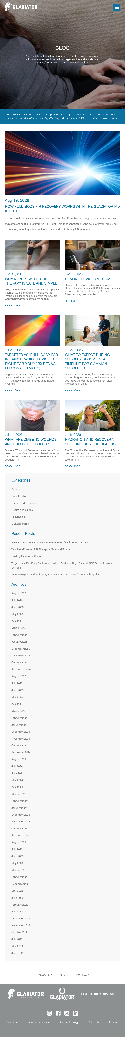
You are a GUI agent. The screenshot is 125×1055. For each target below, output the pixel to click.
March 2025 (18, 711)
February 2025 (19, 718)
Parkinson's (18, 517)
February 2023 (19, 877)
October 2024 (19, 746)
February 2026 (19, 635)
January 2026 (19, 642)
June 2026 (17, 607)
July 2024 (17, 766)
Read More (12, 306)
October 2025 (19, 663)
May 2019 (17, 946)
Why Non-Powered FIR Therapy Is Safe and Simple (31, 281)
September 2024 (21, 752)
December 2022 (20, 884)
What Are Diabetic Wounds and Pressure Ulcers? (30, 442)
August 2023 (18, 842)
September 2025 (21, 670)
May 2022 (17, 891)
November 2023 (20, 822)
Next (85, 975)
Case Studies (19, 496)
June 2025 (17, 690)
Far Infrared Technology (25, 503)
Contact (113, 1022)
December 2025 (20, 649)
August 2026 (18, 593)
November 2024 (20, 739)
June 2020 (17, 898)
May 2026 (17, 614)
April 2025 (17, 704)
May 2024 (17, 780)
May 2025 (17, 697)
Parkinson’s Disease (38, 1022)
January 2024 (19, 808)
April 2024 (17, 787)
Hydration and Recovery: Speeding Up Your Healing (90, 442)
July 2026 (17, 600)
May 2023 (17, 863)
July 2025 (17, 683)
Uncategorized (20, 524)
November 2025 (20, 656)
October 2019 (19, 932)
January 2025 (19, 725)
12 (78, 975)
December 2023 (20, 815)
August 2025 (18, 676)
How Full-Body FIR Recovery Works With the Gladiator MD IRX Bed (62, 209)
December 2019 (20, 919)
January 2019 (19, 953)
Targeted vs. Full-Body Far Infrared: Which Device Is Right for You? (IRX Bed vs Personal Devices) (31, 361)
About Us (93, 1022)
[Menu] (116, 7)
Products (12, 1022)
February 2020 (19, 905)
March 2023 (18, 870)
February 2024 (19, 801)
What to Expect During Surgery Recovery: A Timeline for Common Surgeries (87, 361)
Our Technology (69, 1022)
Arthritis (15, 489)
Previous (42, 975)
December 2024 (20, 732)
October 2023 (19, 829)
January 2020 (19, 912)
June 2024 (17, 773)
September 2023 (21, 836)
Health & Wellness (22, 510)
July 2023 (17, 849)
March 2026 (18, 628)
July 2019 (17, 939)
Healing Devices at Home (88, 279)
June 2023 (17, 856)
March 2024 (18, 794)
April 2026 (17, 621)
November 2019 (20, 925)
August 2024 (18, 760)
